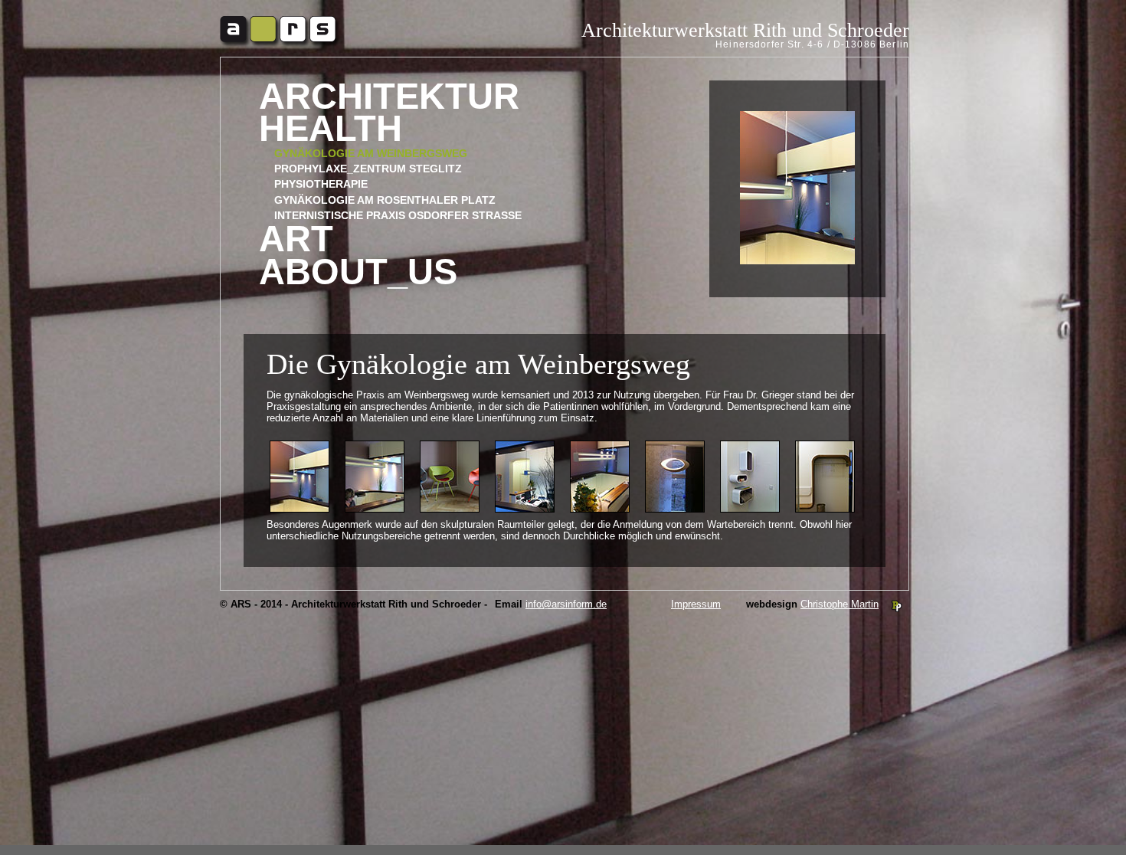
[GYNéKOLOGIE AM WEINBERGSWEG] (299, 509)
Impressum (696, 604)
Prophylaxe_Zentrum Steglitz (368, 168)
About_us (358, 272)
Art (296, 239)
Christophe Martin (839, 604)
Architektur (389, 96)
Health (330, 129)
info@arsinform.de (566, 604)
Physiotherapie (321, 184)
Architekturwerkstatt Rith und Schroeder (745, 30)
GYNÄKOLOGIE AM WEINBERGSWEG (370, 153)
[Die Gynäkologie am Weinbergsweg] (374, 509)
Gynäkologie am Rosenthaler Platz (385, 200)
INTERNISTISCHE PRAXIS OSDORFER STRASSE (398, 215)
